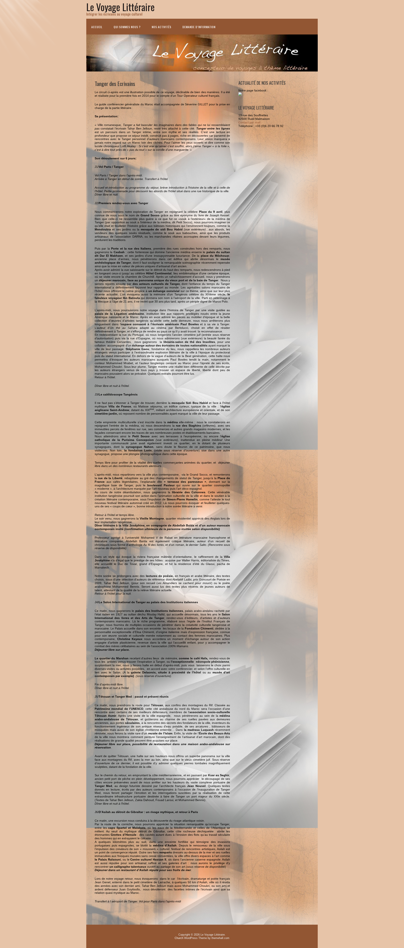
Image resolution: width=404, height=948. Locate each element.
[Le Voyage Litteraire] (240, 94)
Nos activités (161, 27)
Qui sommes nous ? (127, 27)
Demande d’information (198, 27)
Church (179, 938)
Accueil (96, 27)
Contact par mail (249, 122)
